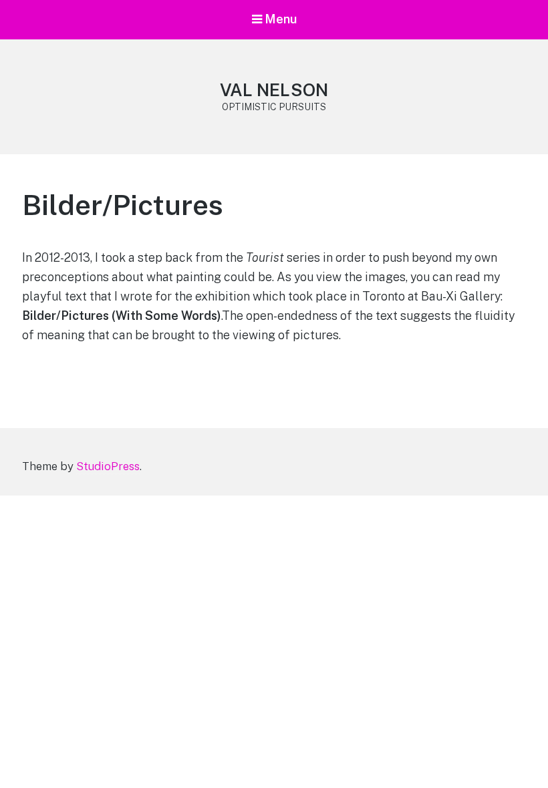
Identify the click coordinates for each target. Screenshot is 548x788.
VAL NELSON (274, 89)
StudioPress (108, 466)
